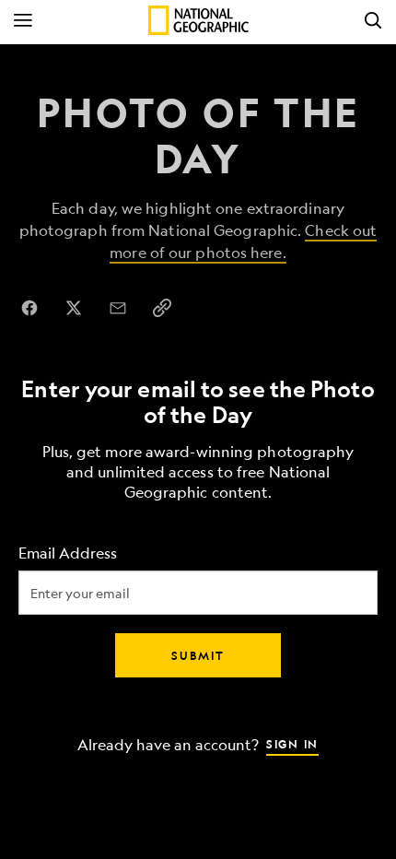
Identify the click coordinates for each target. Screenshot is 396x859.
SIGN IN (292, 743)
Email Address (67, 553)
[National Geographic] (198, 20)
